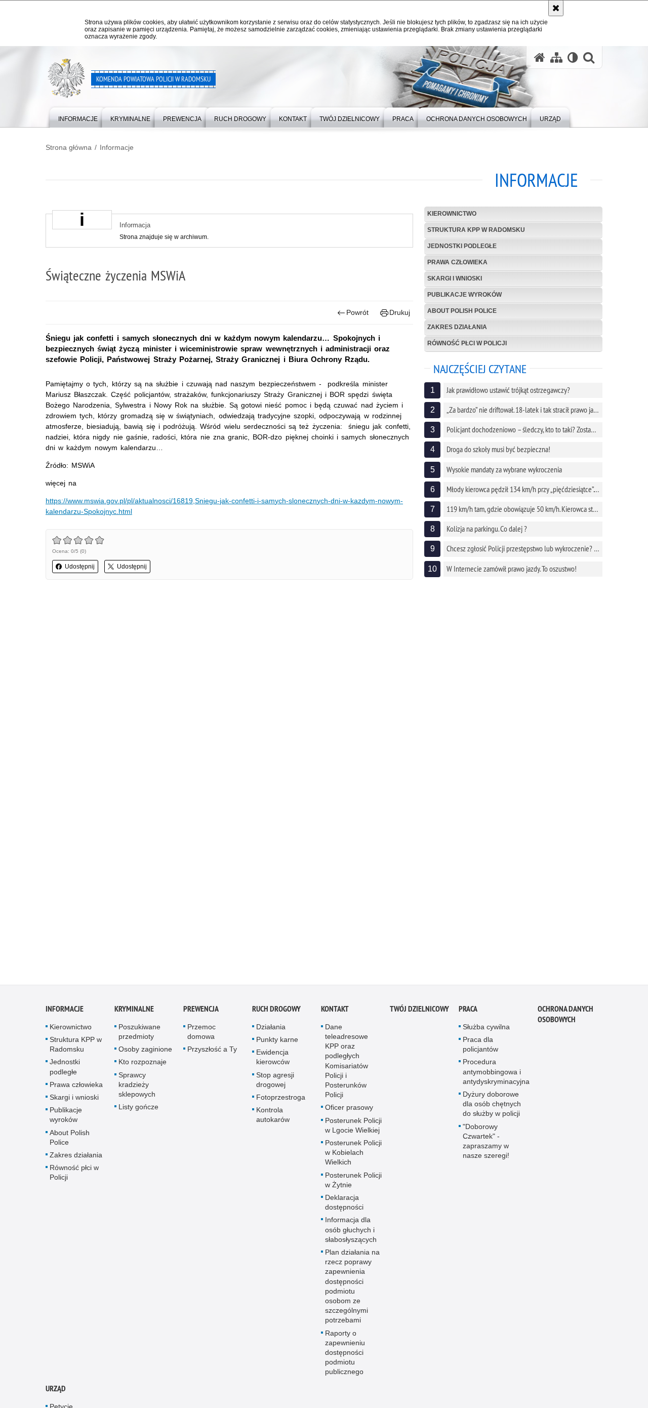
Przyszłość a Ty (212, 1053)
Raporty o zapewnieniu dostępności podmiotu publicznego (345, 1355)
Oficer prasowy (349, 1111)
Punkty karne (277, 1043)
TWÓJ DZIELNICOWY (419, 1012)
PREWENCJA (201, 1012)
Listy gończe (138, 1110)
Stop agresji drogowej (275, 1083)
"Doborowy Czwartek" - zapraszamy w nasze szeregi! (486, 1144)
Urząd (56, 1392)
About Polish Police (462, 310)
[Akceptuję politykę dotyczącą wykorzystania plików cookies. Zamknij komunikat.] (555, 8)
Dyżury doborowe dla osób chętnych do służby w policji (492, 1107)
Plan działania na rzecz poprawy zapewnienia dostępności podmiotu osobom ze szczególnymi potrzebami (352, 1289)
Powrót (357, 312)
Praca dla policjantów (480, 1048)
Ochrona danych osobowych (565, 1017)
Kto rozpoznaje (142, 1065)
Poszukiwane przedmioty (139, 1035)
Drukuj (399, 312)
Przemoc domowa (201, 1035)
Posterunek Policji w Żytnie (353, 1183)
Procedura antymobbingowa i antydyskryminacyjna (496, 1075)
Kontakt (335, 1012)
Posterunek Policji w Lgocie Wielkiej (353, 1128)
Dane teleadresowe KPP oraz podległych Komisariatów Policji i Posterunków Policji (346, 1064)
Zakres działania (457, 327)
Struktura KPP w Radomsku (476, 229)
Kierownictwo (451, 213)
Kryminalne (134, 1012)
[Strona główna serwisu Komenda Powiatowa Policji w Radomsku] (539, 57)
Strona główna (69, 147)
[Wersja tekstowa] (573, 57)
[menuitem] (78, 117)
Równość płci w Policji (467, 343)
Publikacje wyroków (464, 294)
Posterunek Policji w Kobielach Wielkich (353, 1156)
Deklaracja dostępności (344, 1206)
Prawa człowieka (457, 262)
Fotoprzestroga (280, 1101)
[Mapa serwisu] (556, 57)
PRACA (468, 1012)
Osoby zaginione (145, 1053)
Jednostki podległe (462, 246)
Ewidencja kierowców (273, 1060)
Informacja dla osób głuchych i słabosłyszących (351, 1232)
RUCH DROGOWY (276, 1012)
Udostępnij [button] (80, 566)
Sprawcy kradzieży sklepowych (136, 1087)
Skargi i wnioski (454, 278)
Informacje (117, 147)
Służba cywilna (486, 1030)
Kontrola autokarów (273, 1118)
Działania (271, 1030)
